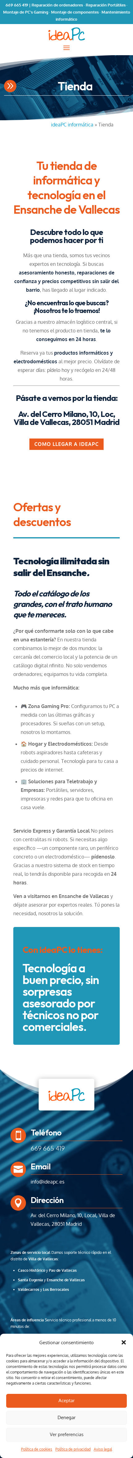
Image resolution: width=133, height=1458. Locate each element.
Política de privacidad (73, 1449)
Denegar (66, 1417)
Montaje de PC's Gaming (25, 12)
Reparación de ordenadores (57, 4)
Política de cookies (36, 1449)
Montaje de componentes (75, 12)
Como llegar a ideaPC (66, 444)
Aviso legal (103, 1449)
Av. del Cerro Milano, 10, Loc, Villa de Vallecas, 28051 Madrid (66, 418)
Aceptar (66, 1400)
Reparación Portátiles (106, 4)
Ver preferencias (67, 1434)
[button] (124, 1342)
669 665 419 (17, 4)
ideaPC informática (72, 125)
